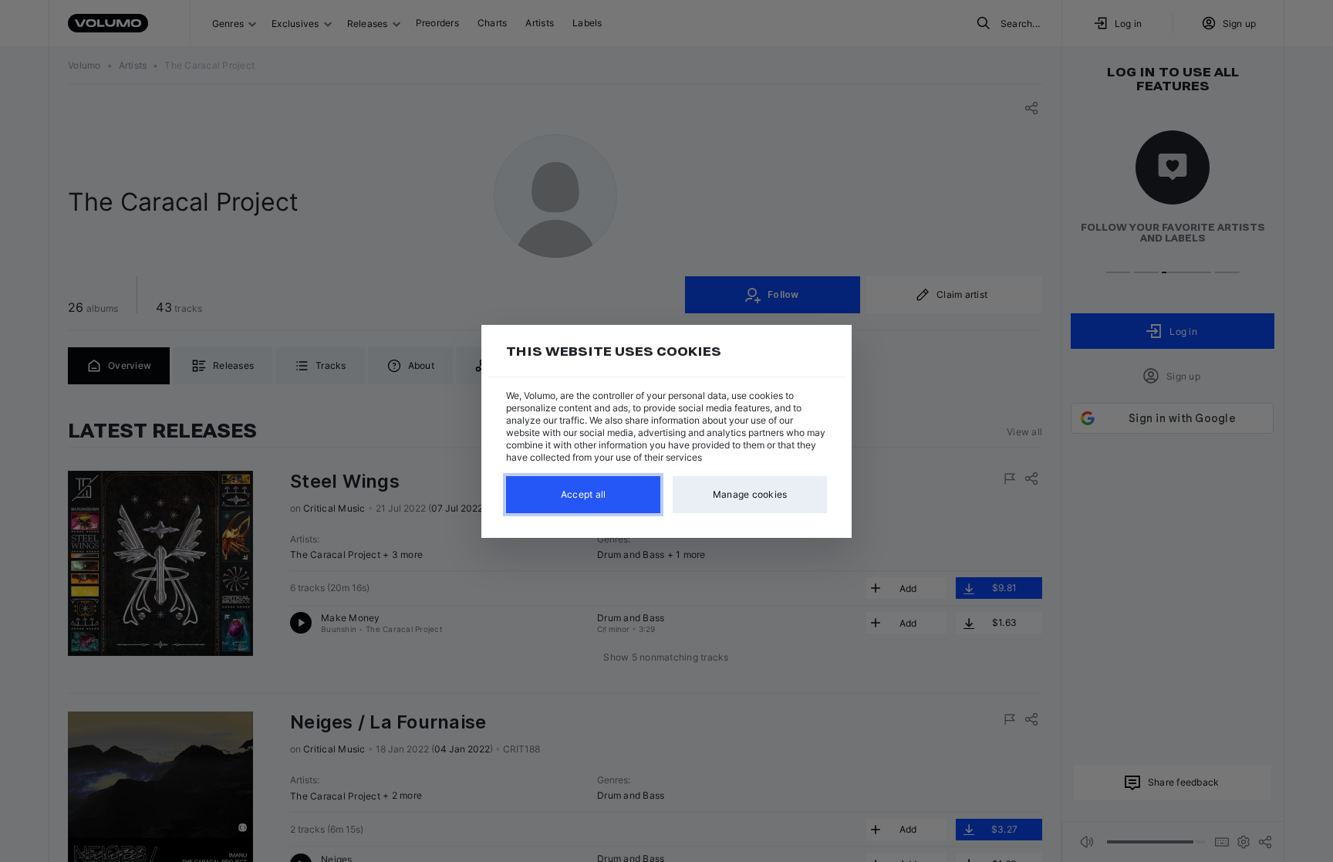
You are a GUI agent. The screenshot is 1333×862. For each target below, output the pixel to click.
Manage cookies (750, 494)
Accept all (583, 494)
